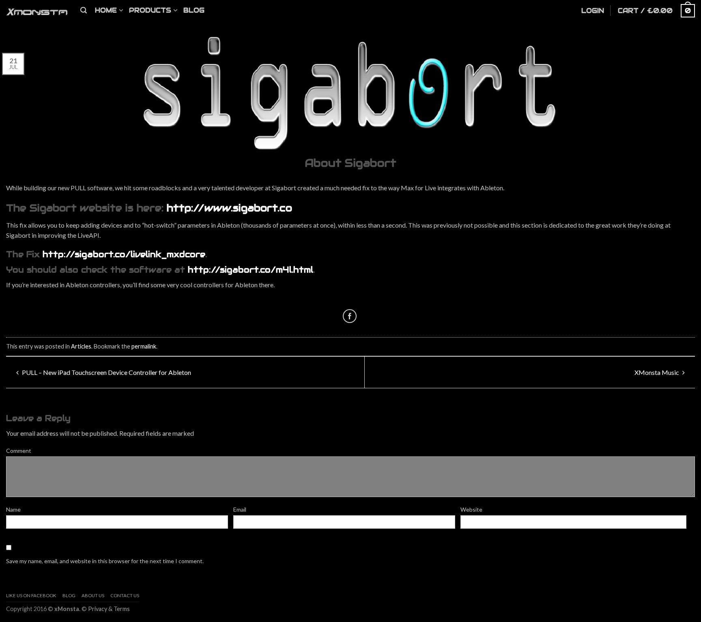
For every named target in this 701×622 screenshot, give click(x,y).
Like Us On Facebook (31, 595)
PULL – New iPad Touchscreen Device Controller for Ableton (106, 372)
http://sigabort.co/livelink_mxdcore (124, 254)
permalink (143, 346)
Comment (18, 450)
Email (239, 509)
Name (13, 509)
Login (592, 10)
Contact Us (124, 595)
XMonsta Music (657, 372)
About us (93, 595)
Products (150, 10)
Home (106, 10)
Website (471, 509)
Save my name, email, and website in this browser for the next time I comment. (105, 560)
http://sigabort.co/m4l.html (250, 270)
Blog (193, 10)
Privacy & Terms (109, 608)
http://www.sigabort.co (229, 208)
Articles (81, 346)
